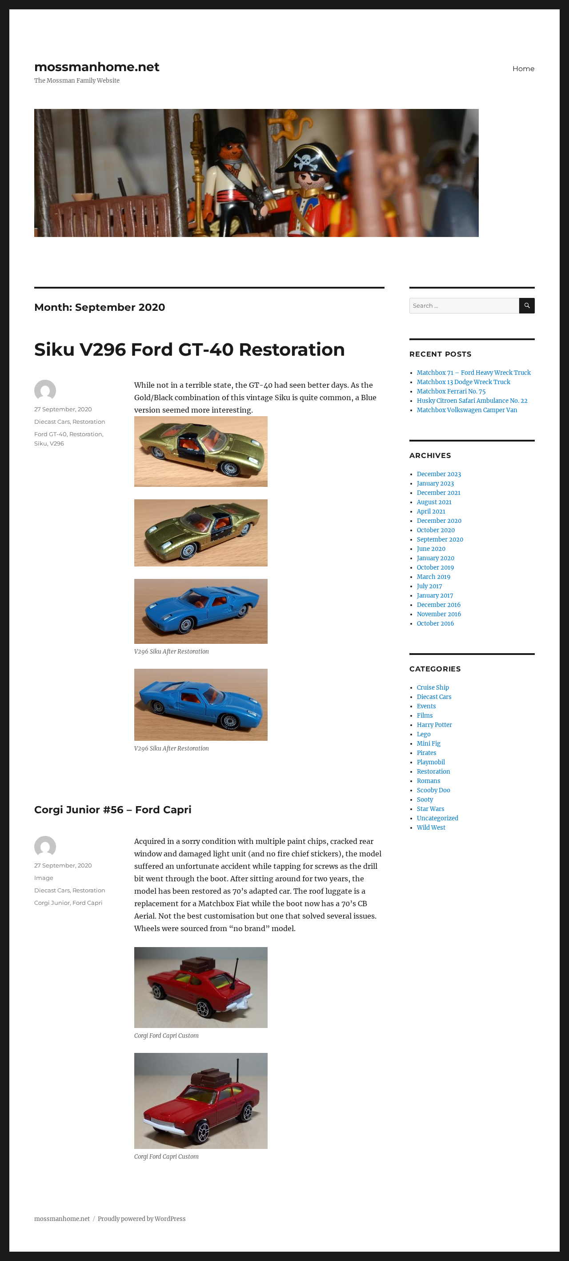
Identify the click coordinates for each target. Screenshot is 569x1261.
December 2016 (439, 605)
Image (43, 877)
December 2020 (439, 521)
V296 (57, 443)
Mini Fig (429, 743)
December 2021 (439, 493)
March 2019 (434, 577)
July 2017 (429, 586)
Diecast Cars (52, 421)
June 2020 (431, 549)
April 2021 (431, 511)
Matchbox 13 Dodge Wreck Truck (463, 382)
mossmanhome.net (97, 66)
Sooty (425, 799)
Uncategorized (437, 818)
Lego (424, 734)
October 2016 (435, 623)
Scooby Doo (433, 790)
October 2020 (436, 530)
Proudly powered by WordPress (142, 1219)
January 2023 (435, 483)
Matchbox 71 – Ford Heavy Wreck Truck (474, 373)
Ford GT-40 (50, 434)
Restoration (88, 421)
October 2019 (435, 567)
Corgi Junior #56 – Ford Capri (113, 809)
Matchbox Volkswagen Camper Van (467, 410)
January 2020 (435, 558)
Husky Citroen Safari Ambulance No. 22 (472, 401)
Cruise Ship (433, 687)
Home (524, 68)
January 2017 (435, 595)
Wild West (431, 827)
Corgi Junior (52, 902)
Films (425, 715)
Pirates (427, 753)
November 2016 (439, 614)
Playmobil (431, 762)
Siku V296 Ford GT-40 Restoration (189, 349)
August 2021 (434, 502)
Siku (40, 443)
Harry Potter (434, 725)
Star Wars (431, 809)
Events (426, 706)
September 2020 (440, 539)
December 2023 (439, 474)
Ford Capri (87, 902)
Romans (429, 781)
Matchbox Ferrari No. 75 (451, 391)
